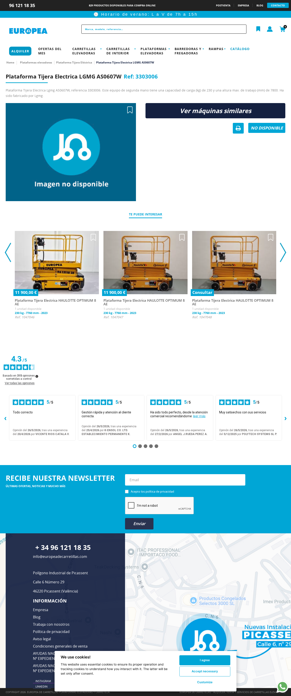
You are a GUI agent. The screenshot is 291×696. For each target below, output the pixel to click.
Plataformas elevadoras (153, 51)
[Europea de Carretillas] (38, 31)
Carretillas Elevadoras (84, 51)
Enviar (139, 523)
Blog (36, 617)
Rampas (216, 49)
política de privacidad (160, 491)
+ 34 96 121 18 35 (63, 547)
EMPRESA (243, 5)
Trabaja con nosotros (51, 624)
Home (10, 62)
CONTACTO (278, 5)
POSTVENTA (223, 5)
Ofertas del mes (50, 51)
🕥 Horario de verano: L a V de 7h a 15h (145, 14)
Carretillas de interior (118, 51)
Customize (205, 682)
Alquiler (20, 51)
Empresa (40, 609)
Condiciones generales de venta (60, 646)
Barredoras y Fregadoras (188, 51)
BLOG (259, 5)
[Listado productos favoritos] (258, 29)
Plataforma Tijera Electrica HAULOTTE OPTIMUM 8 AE (55, 302)
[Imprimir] (238, 128)
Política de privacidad (51, 631)
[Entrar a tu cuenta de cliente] (270, 29)
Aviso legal (42, 638)
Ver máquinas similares (215, 110)
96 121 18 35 (22, 5)
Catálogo (240, 49)
